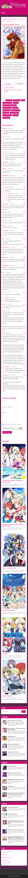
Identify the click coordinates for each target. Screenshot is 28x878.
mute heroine (5, 112)
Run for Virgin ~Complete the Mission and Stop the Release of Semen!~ (16, 793)
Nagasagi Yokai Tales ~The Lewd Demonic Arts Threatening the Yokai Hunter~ (16, 822)
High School (15, 102)
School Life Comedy (7, 115)
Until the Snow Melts (12, 814)
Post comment (7, 432)
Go (23, 711)
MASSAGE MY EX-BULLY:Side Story (16, 779)
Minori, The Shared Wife (13, 744)
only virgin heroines (14, 112)
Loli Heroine (15, 107)
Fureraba (4, 654)
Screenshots (19, 83)
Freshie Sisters (11, 786)
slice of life (15, 115)
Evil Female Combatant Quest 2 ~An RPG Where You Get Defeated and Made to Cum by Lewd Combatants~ (16, 838)
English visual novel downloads (9, 19)
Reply (24, 128)
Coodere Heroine (16, 100)
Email (7, 406)
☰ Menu (3, 13)
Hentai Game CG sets (7, 857)
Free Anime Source (6, 862)
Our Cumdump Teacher (13, 807)
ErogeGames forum (6, 852)
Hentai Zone (5, 860)
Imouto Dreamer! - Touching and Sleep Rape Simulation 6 (17, 729)
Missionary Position (15, 110)
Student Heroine (6, 117)
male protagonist (6, 110)
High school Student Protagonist (9, 105)
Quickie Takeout (11, 736)
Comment (4, 412)
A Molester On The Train (13, 752)
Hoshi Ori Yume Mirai (8, 610)
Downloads (21, 19)
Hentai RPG (5, 854)
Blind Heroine (8, 100)
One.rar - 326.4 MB (9, 87)
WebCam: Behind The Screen (14, 773)
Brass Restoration (7, 696)
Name (3, 401)
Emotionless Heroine (7, 102)
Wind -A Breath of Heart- (9, 568)
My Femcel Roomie (12, 766)
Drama (23, 100)
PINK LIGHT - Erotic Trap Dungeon (16, 829)
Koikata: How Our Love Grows (15, 720)
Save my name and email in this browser (12, 424)
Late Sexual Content (7, 107)
